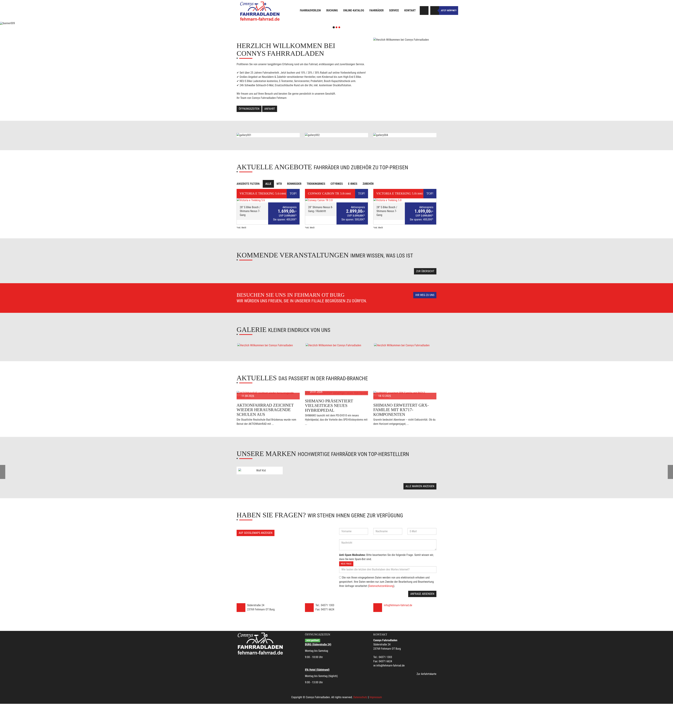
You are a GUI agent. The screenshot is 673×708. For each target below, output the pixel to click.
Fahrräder (376, 10)
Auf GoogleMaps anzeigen (255, 533)
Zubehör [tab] (368, 183)
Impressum (375, 697)
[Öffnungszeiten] (434, 10)
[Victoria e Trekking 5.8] (404, 200)
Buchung (332, 10)
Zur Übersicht (425, 271)
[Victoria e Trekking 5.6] (268, 200)
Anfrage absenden (422, 593)
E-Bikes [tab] (352, 183)
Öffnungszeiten (249, 108)
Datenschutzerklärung (381, 586)
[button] (50, 23)
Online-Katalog (353, 10)
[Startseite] (260, 11)
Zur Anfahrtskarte (426, 674)
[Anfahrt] (424, 10)
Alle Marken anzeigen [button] (420, 486)
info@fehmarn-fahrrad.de (398, 605)
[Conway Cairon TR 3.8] (336, 200)
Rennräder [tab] (294, 183)
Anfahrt (269, 108)
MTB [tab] (279, 183)
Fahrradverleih (310, 10)
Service (394, 10)
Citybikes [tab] (337, 183)
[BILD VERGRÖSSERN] (268, 345)
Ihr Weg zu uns (424, 295)
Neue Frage (346, 564)
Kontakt (410, 10)
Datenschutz (360, 697)
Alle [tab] (268, 183)
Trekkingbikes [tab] (316, 183)
